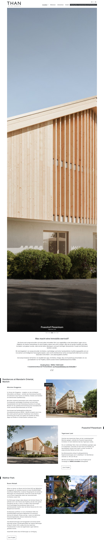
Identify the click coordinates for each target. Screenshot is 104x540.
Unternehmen (60, 4)
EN (95, 2)
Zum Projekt (66, 467)
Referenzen (53, 4)
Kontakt (67, 4)
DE (91, 2)
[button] (93, 170)
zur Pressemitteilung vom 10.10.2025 (64, 366)
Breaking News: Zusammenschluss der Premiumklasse (83, 4)
